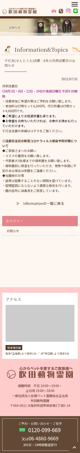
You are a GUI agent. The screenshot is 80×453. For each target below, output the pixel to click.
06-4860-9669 (40, 438)
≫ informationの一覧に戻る (40, 203)
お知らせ (13, 231)
